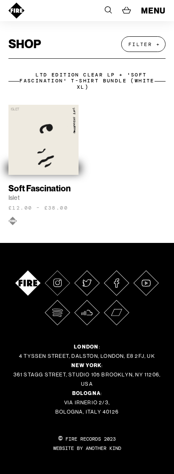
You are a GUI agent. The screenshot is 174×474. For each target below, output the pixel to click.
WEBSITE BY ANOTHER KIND (87, 448)
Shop (24, 44)
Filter (140, 44)
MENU (153, 10)
